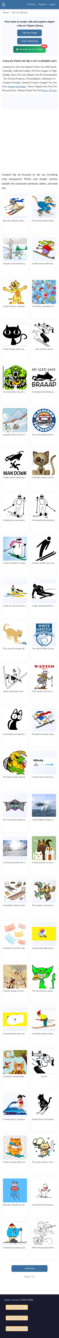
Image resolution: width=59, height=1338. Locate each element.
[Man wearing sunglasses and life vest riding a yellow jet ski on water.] (15, 591)
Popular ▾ (42, 4)
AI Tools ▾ (31, 4)
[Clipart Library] (3, 4)
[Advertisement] (29, 140)
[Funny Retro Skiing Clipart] (44, 336)
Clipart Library (11, 1299)
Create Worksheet (29, 41)
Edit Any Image (29, 33)
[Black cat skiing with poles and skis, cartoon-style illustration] (44, 1105)
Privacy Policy (17, 1318)
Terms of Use (17, 1307)
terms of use (49, 90)
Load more (30, 1268)
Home (6, 12)
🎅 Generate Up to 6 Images (31, 48)
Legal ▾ (52, 4)
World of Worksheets (17, 1328)
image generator (17, 86)
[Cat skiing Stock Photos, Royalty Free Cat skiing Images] (44, 1190)
